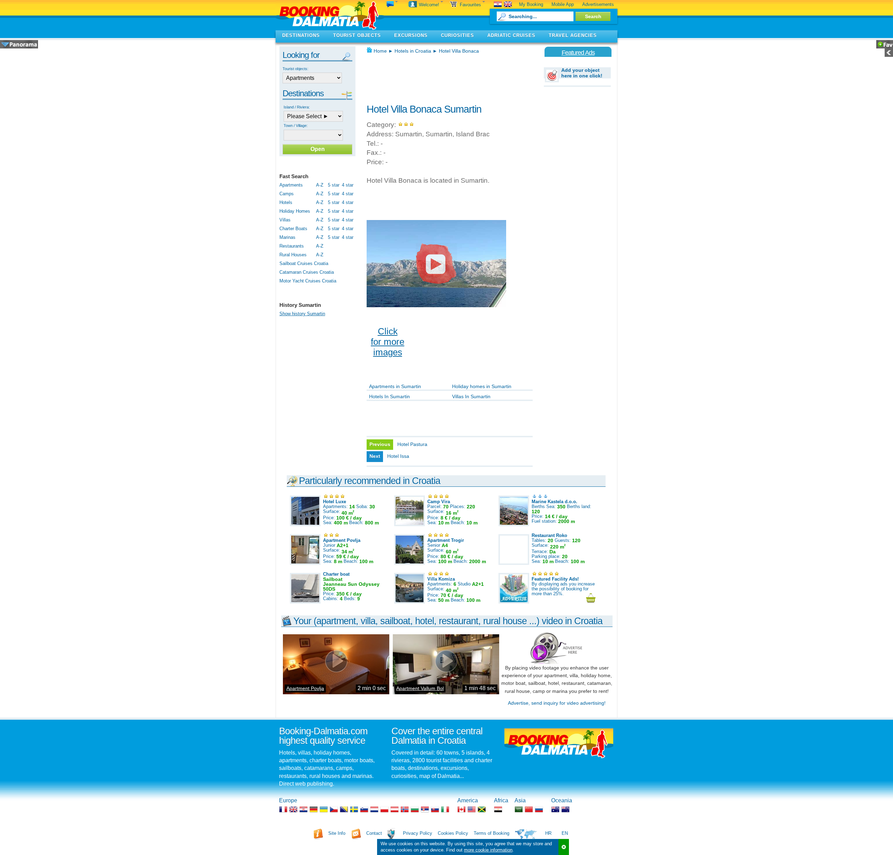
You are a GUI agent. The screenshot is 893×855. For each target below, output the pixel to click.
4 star (347, 185)
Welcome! (430, 4)
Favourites (471, 4)
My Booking (531, 4)
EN (565, 833)
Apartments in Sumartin (395, 386)
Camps (286, 193)
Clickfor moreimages (387, 341)
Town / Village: (296, 125)
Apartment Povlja (305, 688)
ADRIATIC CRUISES (511, 35)
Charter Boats (293, 228)
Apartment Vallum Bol (420, 688)
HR (548, 833)
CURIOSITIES (457, 35)
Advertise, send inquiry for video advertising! (557, 703)
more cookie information (488, 850)
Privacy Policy (417, 833)
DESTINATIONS (301, 35)
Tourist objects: (295, 69)
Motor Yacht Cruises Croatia (307, 280)
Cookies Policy (453, 833)
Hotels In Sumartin (389, 396)
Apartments (291, 185)
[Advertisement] (448, 76)
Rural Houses (293, 254)
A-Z (319, 185)
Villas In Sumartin (471, 396)
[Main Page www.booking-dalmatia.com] (330, 15)
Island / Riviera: (297, 107)
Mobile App (562, 4)
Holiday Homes (294, 211)
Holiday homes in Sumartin (481, 386)
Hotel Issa (398, 456)
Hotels (285, 202)
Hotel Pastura (412, 444)
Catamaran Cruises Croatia (306, 272)
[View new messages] (392, 5)
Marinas (287, 237)
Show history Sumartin (302, 313)
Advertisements (598, 4)
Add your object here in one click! (581, 72)
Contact (374, 833)
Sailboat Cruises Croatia (303, 263)
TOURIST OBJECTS (357, 35)
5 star (333, 185)
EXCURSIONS (411, 35)
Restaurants (291, 246)
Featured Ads (578, 52)
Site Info (336, 833)
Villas (285, 219)
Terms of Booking (491, 833)
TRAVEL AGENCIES (573, 35)
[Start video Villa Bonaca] (436, 263)
